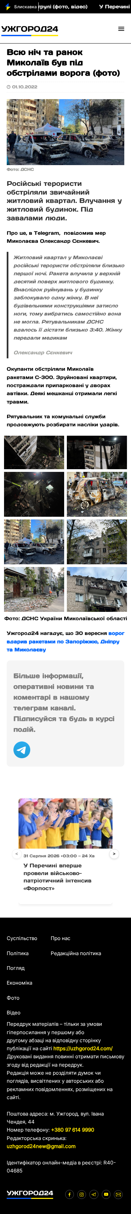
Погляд (16, 968)
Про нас (61, 938)
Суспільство (22, 938)
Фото (13, 998)
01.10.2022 (24, 87)
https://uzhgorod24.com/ (83, 1048)
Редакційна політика (76, 953)
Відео (13, 1012)
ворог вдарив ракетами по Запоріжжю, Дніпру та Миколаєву (65, 641)
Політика (18, 953)
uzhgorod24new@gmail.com (41, 1146)
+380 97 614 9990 (72, 1130)
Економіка (19, 983)
